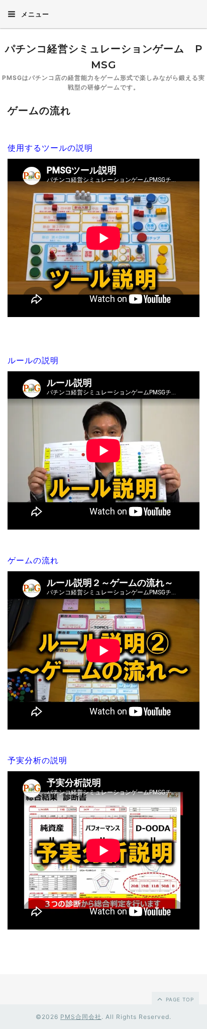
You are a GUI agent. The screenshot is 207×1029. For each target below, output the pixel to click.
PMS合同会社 (80, 1016)
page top (179, 999)
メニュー (34, 14)
